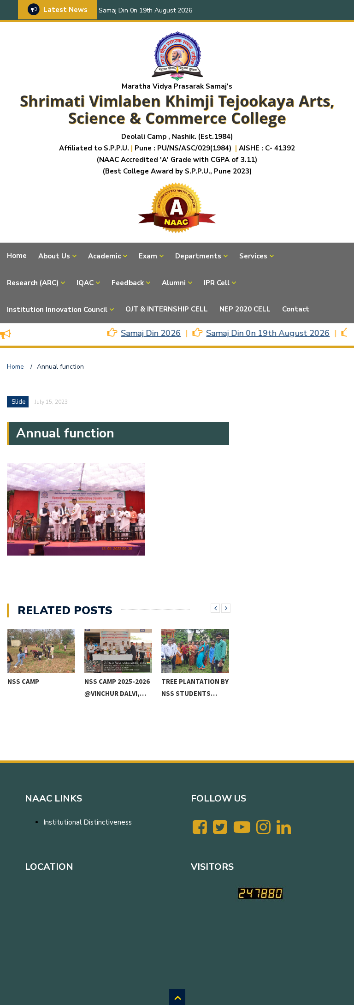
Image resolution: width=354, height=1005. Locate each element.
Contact (295, 309)
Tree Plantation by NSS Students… (195, 687)
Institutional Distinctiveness (87, 822)
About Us (54, 256)
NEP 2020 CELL (245, 309)
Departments (198, 256)
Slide (18, 402)
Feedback (128, 282)
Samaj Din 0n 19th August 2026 (145, 10)
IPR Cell (217, 282)
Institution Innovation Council (57, 309)
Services (253, 256)
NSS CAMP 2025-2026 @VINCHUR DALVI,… (117, 687)
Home (17, 255)
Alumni (174, 282)
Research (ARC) (33, 282)
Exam (148, 256)
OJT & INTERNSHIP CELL (166, 309)
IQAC (85, 282)
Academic (104, 256)
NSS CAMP (23, 681)
